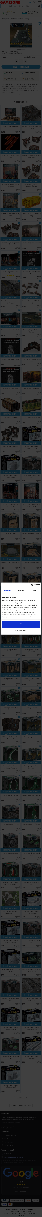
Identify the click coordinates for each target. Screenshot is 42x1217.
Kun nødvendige (21, 630)
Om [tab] (34, 590)
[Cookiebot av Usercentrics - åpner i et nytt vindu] (31, 585)
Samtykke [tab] (7, 590)
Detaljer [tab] (21, 590)
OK (21, 624)
